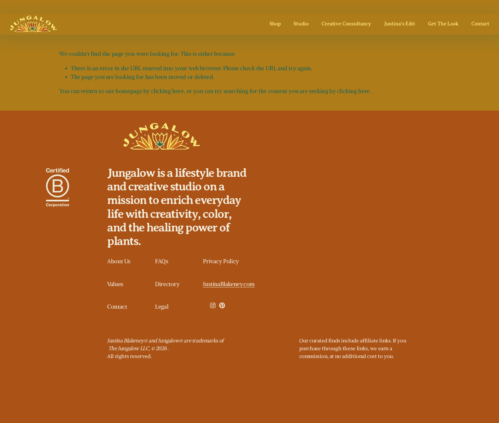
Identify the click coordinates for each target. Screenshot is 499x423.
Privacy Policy (221, 261)
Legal (161, 306)
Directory (167, 284)
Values (115, 284)
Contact (480, 24)
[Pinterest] (222, 305)
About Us (119, 261)
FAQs (161, 261)
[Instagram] (213, 305)
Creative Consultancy (346, 24)
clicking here (167, 91)
